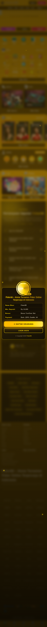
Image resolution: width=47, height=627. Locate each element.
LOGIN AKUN (23, 331)
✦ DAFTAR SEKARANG (23, 324)
